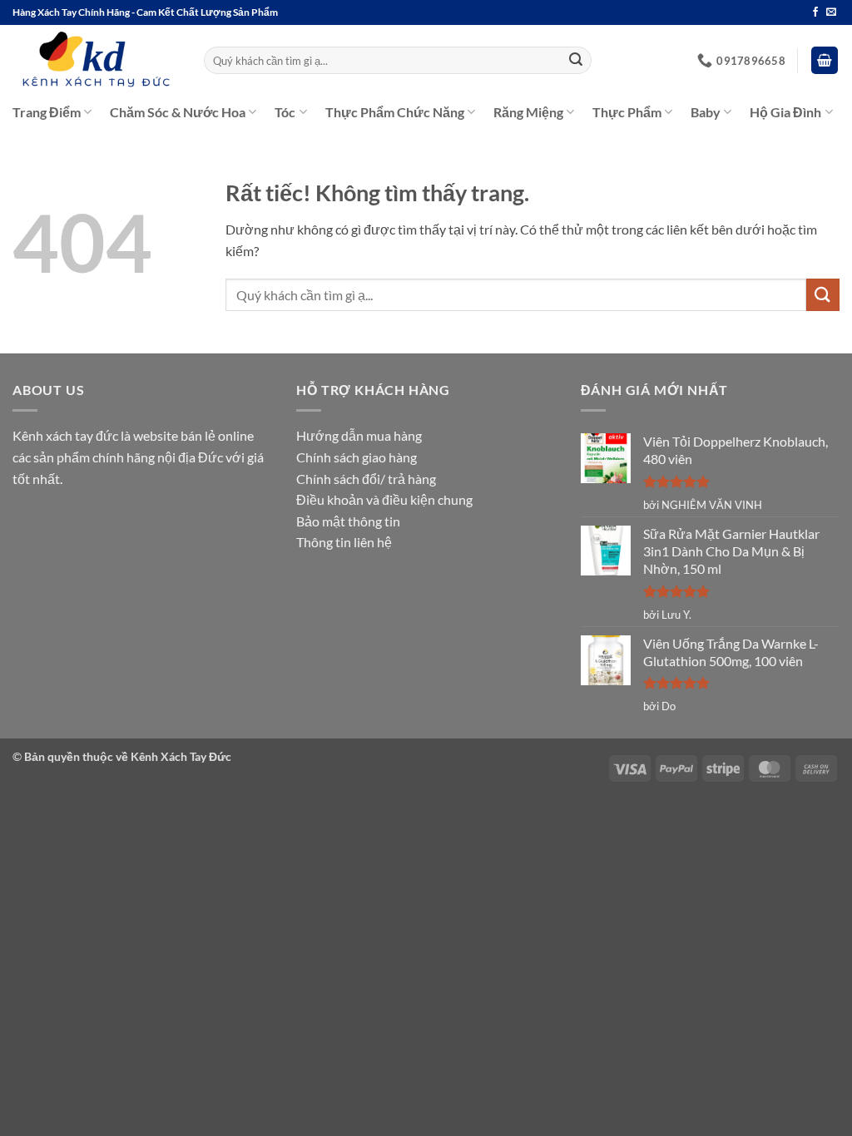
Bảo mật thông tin (348, 521)
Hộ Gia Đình (785, 112)
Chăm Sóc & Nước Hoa (177, 112)
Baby (706, 112)
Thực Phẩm (626, 112)
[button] (824, 60)
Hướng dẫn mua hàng (359, 435)
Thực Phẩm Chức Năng (394, 112)
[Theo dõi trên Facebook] (815, 12)
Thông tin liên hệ (344, 542)
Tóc (285, 112)
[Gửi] (576, 61)
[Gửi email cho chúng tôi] (831, 12)
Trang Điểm (46, 112)
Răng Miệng (528, 112)
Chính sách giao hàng (356, 457)
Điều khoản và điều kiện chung (384, 499)
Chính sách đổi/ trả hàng (366, 479)
